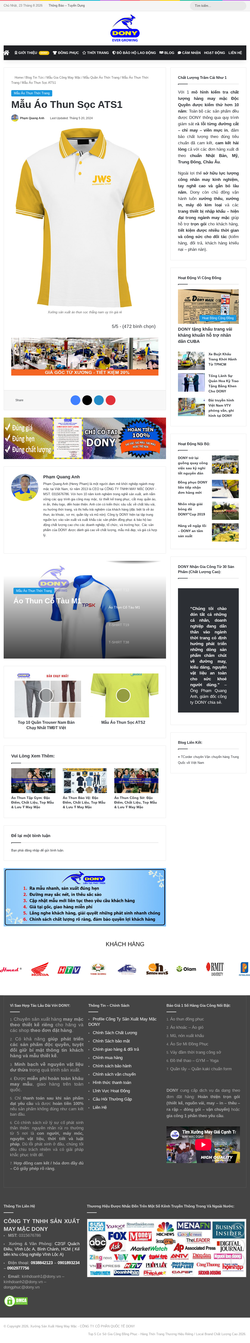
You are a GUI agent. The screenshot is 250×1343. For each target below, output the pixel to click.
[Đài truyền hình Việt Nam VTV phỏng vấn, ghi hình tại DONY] (191, 407)
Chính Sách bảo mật (111, 1041)
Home (18, 77)
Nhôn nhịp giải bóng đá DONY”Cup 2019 (191, 509)
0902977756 (18, 1268)
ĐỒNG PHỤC (68, 53)
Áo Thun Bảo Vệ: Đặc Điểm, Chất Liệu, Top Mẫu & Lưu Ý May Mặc (84, 802)
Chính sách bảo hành (112, 1065)
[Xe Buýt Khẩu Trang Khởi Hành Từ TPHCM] (191, 361)
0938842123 (42, 1262)
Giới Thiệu (32, 53)
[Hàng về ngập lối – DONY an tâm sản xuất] (225, 532)
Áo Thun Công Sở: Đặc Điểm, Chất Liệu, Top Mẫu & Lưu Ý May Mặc (135, 802)
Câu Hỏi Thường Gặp (112, 1099)
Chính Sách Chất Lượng (115, 1032)
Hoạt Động (214, 53)
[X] (87, 400)
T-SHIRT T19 (34, 602)
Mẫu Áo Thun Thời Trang (32, 93)
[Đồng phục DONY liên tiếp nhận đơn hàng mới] (225, 489)
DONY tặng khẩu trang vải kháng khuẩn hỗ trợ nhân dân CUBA (205, 335)
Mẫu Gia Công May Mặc (63, 77)
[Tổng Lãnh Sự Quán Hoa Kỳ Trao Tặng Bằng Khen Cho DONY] (191, 382)
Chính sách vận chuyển (114, 1074)
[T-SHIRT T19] (85, 610)
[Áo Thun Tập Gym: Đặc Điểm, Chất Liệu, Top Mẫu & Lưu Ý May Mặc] (33, 780)
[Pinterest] (110, 400)
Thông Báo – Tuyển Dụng (67, 5)
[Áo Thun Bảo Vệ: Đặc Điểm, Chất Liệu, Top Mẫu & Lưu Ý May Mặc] (85, 780)
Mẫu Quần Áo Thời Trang (101, 77)
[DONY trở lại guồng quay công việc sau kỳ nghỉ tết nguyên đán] (225, 464)
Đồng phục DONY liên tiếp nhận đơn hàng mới (192, 487)
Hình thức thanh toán (112, 1082)
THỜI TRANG (97, 53)
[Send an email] (46, 118)
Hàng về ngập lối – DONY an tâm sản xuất (192, 531)
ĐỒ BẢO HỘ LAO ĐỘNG (136, 53)
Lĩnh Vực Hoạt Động (111, 1090)
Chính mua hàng (108, 1057)
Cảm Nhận (191, 53)
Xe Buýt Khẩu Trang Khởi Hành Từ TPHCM (222, 359)
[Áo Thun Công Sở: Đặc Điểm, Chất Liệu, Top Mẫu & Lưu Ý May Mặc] (136, 780)
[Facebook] (75, 400)
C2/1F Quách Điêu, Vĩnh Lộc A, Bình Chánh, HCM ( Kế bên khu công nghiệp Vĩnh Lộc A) (42, 1249)
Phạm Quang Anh (32, 118)
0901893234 (69, 1262)
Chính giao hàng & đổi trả (116, 1049)
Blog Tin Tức (34, 77)
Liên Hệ (235, 53)
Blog (168, 53)
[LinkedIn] (99, 400)
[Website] (46, 543)
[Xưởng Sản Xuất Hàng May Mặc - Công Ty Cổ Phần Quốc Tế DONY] (125, 28)
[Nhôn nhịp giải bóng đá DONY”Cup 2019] (225, 511)
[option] (85, 610)
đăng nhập (32, 850)
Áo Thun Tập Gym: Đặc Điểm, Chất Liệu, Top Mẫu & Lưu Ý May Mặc (32, 802)
